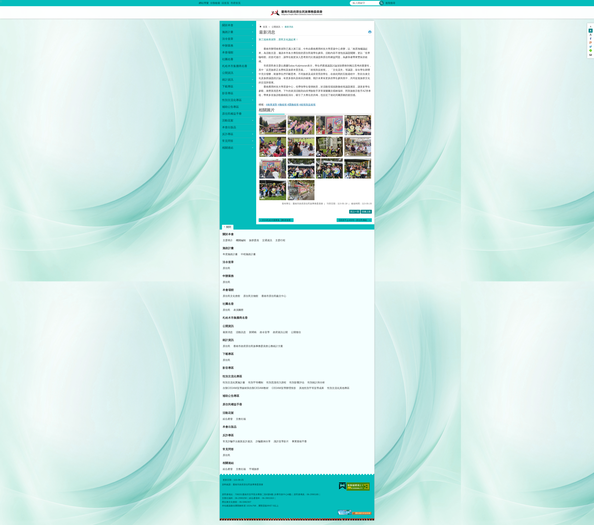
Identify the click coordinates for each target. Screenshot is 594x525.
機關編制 (241, 240)
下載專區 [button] (227, 86)
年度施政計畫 (230, 254)
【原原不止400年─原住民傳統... (353, 220)
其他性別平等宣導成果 (311, 388)
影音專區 (227, 93)
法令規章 (228, 262)
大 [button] (591, 35)
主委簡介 (228, 240)
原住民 (226, 268)
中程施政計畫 (248, 254)
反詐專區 (228, 435)
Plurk (591, 43)
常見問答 (228, 449)
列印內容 (370, 32)
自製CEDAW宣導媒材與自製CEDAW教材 (246, 388)
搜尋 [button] (381, 3)
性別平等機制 (255, 382)
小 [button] (591, 27)
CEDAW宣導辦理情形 (284, 388)
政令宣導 (265, 332)
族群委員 (254, 240)
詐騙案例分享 (263, 441)
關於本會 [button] (227, 25)
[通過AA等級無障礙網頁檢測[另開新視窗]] (358, 486)
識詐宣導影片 (281, 441)
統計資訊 (228, 340)
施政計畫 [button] (227, 32)
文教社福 (241, 419)
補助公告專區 (230, 106)
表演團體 (238, 310)
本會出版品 (229, 127)
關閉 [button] (228, 227)
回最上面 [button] (366, 211)
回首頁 (225, 3)
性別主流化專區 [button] (232, 100)
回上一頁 (354, 211)
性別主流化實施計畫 (234, 382)
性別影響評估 (296, 382)
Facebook (591, 39)
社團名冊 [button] (227, 59)
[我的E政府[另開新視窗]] (342, 486)
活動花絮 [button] (227, 120)
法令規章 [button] (227, 38)
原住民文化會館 (231, 296)
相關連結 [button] (227, 147)
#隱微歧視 (293, 104)
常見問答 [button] (227, 140)
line (591, 51)
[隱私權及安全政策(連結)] (361, 514)
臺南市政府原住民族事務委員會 (297, 12)
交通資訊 (267, 240)
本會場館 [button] (227, 52)
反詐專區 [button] (227, 134)
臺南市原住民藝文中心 (273, 296)
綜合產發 (228, 419)
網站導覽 (204, 3)
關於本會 (228, 234)
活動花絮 (228, 412)
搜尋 (352, 2)
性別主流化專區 (232, 376)
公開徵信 (296, 332)
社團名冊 (228, 303)
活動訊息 (241, 332)
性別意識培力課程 (276, 382)
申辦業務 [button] (227, 45)
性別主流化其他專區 (338, 388)
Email (591, 55)
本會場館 (228, 289)
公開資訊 (276, 27)
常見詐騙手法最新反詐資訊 (237, 441)
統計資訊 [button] (227, 79)
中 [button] (591, 31)
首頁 (265, 27)
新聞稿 (252, 332)
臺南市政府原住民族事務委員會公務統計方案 (258, 346)
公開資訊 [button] (227, 72)
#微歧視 (282, 104)
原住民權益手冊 (232, 113)
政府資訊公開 (280, 332)
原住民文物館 (250, 296)
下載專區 (228, 353)
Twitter (591, 47)
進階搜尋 (390, 3)
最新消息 (289, 27)
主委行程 (280, 240)
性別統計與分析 (316, 382)
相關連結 (228, 463)
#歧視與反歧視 (307, 104)
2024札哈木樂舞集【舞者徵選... (277, 220)
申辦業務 (228, 276)
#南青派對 (271, 104)
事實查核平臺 (299, 441)
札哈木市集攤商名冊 (234, 66)
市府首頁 (236, 3)
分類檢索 (215, 3)
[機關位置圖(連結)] (344, 514)
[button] (272, 125)
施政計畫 (228, 248)
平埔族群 (254, 469)
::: (1, 1)
